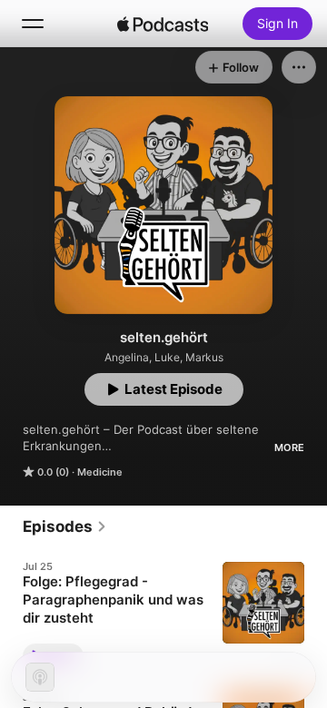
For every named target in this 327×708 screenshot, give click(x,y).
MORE (289, 447)
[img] (163, 24)
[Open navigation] (33, 24)
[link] (65, 526)
